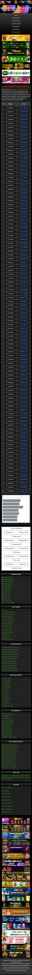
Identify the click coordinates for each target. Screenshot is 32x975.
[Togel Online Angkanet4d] (16, 933)
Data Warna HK (23, 775)
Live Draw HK (16, 18)
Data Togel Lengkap (8, 706)
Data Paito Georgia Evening (11, 510)
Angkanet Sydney (6, 800)
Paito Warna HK (5, 963)
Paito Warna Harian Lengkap (10, 768)
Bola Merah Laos (7, 730)
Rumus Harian (24, 532)
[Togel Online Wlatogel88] (16, 870)
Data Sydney (6, 683)
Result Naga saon (6, 797)
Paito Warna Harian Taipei (9, 763)
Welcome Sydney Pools (7, 803)
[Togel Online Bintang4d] (16, 863)
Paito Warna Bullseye (8, 621)
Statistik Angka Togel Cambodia (11, 654)
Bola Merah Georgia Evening (11, 513)
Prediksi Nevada (7, 600)
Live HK (3, 610)
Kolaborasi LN (24, 564)
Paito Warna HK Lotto (14, 969)
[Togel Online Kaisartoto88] (16, 884)
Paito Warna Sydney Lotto (20, 970)
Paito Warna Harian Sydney (9, 749)
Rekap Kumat (17, 536)
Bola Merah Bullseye (8, 723)
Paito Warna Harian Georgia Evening (13, 507)
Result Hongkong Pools (7, 809)
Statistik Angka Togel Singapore (11, 647)
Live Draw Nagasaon (6, 793)
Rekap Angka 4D (9, 548)
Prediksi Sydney (7, 584)
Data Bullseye (6, 687)
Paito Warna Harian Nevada (9, 765)
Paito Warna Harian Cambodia (10, 751)
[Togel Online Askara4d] (16, 856)
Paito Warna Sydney (8, 616)
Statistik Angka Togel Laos (9, 663)
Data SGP (11, 779)
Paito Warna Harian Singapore (10, 745)
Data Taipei (6, 696)
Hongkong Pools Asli (7, 812)
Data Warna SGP (12, 777)
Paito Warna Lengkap (8, 639)
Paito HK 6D (16, 29)
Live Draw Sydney (16, 23)
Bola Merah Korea (7, 727)
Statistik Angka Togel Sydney (10, 652)
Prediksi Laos (6, 595)
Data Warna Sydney (14, 775)
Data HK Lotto (23, 969)
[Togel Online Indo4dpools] (16, 891)
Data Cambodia (7, 685)
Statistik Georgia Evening (10, 516)
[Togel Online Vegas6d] (16, 849)
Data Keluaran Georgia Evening (16, 87)
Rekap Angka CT (9, 540)
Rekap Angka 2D (17, 544)
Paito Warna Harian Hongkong (10, 747)
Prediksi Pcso (6, 590)
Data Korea (6, 692)
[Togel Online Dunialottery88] (16, 912)
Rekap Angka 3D (24, 540)
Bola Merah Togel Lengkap (9, 737)
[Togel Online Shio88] (16, 947)
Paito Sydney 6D (16, 32)
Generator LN (9, 532)
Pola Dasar (16, 552)
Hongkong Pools (6, 775)
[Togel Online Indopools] (16, 940)
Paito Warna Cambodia (8, 618)
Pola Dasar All (24, 548)
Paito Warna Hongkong (9, 614)
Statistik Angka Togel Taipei (10, 666)
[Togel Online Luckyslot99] (16, 898)
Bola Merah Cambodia (8, 720)
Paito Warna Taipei (7, 630)
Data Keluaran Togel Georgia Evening (18, 89)
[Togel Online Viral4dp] (16, 80)
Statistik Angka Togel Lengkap (10, 670)
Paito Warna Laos (7, 628)
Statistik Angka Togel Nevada (10, 668)
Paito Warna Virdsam (6, 787)
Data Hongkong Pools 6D (8, 577)
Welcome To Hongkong (7, 806)
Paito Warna (16, 26)
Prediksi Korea (6, 593)
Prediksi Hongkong (8, 581)
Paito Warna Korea (7, 625)
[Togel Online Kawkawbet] (16, 842)
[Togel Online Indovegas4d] (16, 954)
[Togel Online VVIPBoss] (16, 38)
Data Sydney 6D (7, 703)
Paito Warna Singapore (8, 612)
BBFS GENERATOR (16, 528)
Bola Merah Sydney (8, 718)
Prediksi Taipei (6, 597)
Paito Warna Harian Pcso (9, 756)
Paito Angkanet (5, 790)
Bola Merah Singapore (8, 714)
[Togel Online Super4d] (16, 52)
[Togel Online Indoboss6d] (16, 828)
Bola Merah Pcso (7, 725)
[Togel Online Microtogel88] (16, 821)
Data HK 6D (6, 701)
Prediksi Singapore (7, 579)
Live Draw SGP (16, 21)
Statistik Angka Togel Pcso (9, 659)
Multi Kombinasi (24, 556)
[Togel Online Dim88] (16, 45)
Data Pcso (5, 690)
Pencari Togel (19, 777)
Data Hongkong (7, 680)
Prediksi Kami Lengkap (8, 602)
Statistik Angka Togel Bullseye (10, 656)
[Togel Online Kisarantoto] (16, 66)
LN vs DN (17, 560)
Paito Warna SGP (23, 963)
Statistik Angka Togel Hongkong (11, 649)
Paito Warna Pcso (7, 623)
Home (16, 15)
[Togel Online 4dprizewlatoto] (16, 877)
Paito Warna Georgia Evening (11, 504)
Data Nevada (6, 699)
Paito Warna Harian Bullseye (10, 754)
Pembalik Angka (9, 556)
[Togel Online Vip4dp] (16, 905)
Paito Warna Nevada (8, 632)
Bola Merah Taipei (7, 732)
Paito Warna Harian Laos (9, 761)
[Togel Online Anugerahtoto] (16, 919)
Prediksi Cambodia (7, 586)
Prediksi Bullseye (7, 588)
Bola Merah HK (7, 716)
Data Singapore (7, 678)
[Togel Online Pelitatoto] (16, 73)
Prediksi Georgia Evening (10, 520)
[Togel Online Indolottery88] (16, 926)
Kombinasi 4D (9, 564)
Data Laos (5, 694)
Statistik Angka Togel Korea (10, 661)
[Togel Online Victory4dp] (16, 835)
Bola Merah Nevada (8, 734)
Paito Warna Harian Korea (9, 758)
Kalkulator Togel (16, 568)
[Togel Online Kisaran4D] (16, 59)
